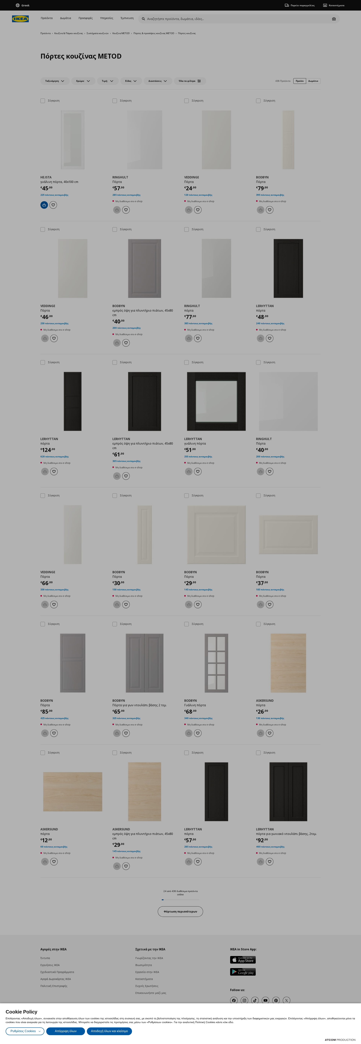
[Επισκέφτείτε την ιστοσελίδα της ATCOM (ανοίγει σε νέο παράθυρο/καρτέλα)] (340, 1040)
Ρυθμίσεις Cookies (23, 1031)
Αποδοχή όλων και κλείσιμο (109, 1031)
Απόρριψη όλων (66, 1031)
